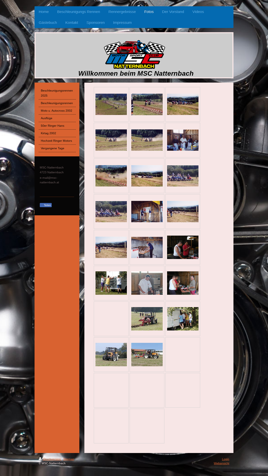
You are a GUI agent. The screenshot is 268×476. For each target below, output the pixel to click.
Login (225, 459)
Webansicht (221, 463)
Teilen (47, 205)
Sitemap (68, 459)
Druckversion (52, 459)
